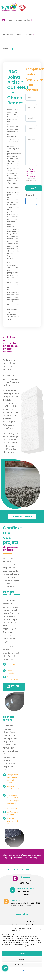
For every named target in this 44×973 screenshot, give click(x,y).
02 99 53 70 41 (25, 883)
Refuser (22, 959)
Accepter (22, 954)
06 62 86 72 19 (25, 880)
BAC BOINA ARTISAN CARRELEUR (30, 925)
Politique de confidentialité (28, 970)
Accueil (14, 924)
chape (9, 287)
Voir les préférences (22, 965)
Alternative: (31, 195)
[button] (41, 929)
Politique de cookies (12, 970)
